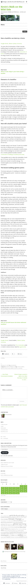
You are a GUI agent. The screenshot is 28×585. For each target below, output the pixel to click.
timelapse (5, 535)
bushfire (22, 366)
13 (14, 489)
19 (10, 491)
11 (6, 489)
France (8, 524)
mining (15, 527)
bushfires (7, 517)
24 (2, 493)
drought (24, 521)
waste (2, 537)
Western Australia (15, 537)
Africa (2, 516)
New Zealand (12, 529)
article (19, 366)
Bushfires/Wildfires (10, 366)
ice (23, 525)
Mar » (5, 495)
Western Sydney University (15, 43)
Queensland (13, 532)
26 (10, 493)
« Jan (2, 495)
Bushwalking (13, 517)
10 (2, 489)
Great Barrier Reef (5, 525)
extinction (3, 524)
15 (21, 489)
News (21, 527)
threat (20, 533)
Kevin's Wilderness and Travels (7, 462)
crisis (7, 521)
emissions (9, 522)
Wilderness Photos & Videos (7, 466)
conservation (3, 521)
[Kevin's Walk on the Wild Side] (14, 18)
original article (22, 347)
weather (8, 537)
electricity (4, 522)
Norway (24, 529)
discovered (11, 521)
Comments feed (4, 429)
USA (12, 535)
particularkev (13, 365)
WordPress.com (4, 431)
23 (25, 491)
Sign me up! (4, 452)
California (18, 517)
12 (10, 489)
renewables (3, 533)
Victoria (16, 535)
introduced (10, 527)
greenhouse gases (15, 525)
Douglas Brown (4, 43)
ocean (5, 530)
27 (14, 493)
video (20, 535)
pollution (7, 532)
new (18, 527)
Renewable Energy (22, 532)
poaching (3, 532)
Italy (13, 527)
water (5, 537)
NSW (2, 530)
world (25, 537)
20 (14, 491)
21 (17, 491)
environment (19, 522)
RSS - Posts (3, 436)
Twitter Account (4, 464)
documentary (18, 521)
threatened (24, 533)
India (2, 527)
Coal (23, 519)
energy (13, 522)
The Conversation (20, 345)
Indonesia (5, 527)
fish (6, 524)
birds (25, 516)
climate (6, 519)
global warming (19, 524)
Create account (4, 424)
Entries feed (3, 428)
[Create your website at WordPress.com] (14, 2)
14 (17, 489)
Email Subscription (6, 443)
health (20, 525)
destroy (2, 368)
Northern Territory (19, 529)
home (6, 368)
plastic (22, 530)
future (11, 524)
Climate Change (14, 519)
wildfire (12, 368)
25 (6, 493)
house (8, 368)
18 (6, 491)
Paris (11, 530)
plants (19, 530)
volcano (24, 535)
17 (2, 491)
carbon (24, 517)
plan (17, 530)
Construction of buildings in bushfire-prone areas (12, 154)
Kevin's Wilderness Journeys (7, 475)
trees (10, 535)
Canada (21, 517)
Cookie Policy (7, 579)
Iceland (25, 525)
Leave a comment (18, 368)
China (2, 519)
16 (25, 489)
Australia (20, 515)
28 (17, 493)
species (12, 533)
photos (14, 530)
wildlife (21, 537)
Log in (2, 426)
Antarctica (6, 516)
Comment (21, 401)
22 (21, 491)
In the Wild (3, 473)
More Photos (3, 561)
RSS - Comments (4, 438)
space (7, 533)
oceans (8, 530)
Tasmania (16, 533)
